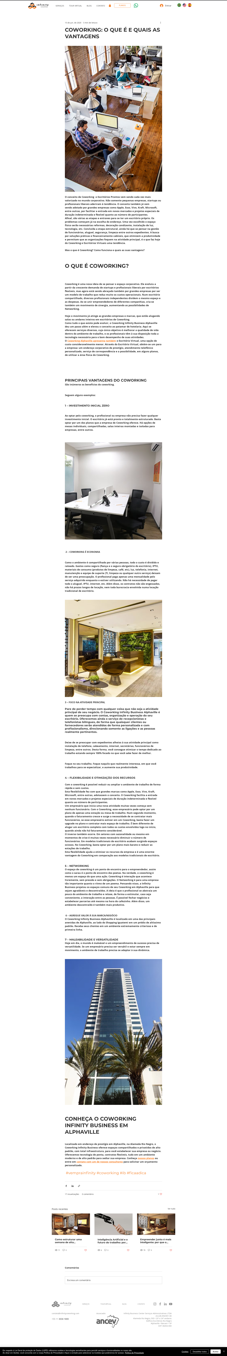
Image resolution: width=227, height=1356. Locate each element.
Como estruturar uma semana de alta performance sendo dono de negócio (70, 1241)
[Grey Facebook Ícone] (160, 1304)
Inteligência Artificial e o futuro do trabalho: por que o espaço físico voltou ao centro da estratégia (113, 1241)
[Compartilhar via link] (79, 1186)
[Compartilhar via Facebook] (66, 1186)
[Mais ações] (160, 22)
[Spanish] (189, 5)
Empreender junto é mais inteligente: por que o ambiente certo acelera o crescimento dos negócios (155, 1241)
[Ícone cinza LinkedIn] (165, 1304)
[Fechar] (223, 1351)
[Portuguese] (179, 5)
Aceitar (215, 1351)
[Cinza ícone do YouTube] (171, 1304)
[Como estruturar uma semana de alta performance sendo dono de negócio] (71, 1224)
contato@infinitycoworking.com (65, 1313)
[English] (184, 5)
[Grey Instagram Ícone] (155, 1304)
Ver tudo (171, 1208)
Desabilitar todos (200, 1351)
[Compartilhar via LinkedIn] (72, 1186)
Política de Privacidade (134, 1352)
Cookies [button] (185, 1351)
